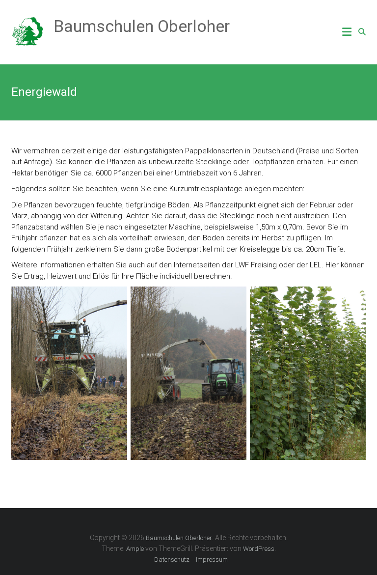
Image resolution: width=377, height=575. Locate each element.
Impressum (212, 559)
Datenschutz (171, 559)
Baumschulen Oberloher (142, 26)
